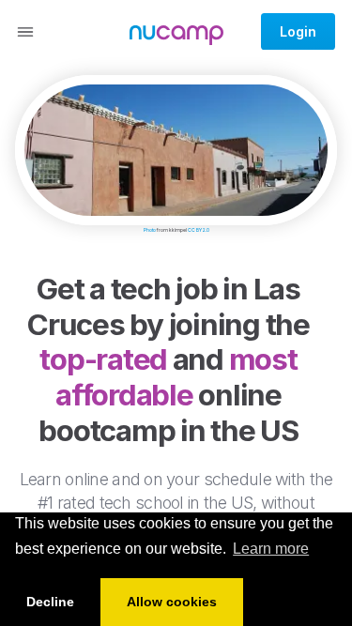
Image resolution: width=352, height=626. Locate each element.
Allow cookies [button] (172, 601)
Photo (150, 230)
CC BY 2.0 (198, 230)
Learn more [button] (271, 549)
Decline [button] (50, 601)
